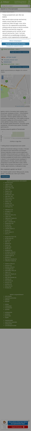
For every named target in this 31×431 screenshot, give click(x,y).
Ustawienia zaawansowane (14, 46)
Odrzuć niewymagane (15, 40)
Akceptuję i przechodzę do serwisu (15, 43)
